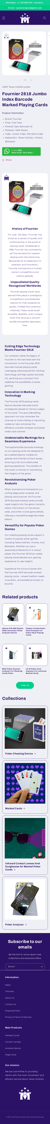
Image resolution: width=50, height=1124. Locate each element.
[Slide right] (31, 80)
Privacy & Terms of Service (18, 1017)
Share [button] (9, 160)
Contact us (10, 1004)
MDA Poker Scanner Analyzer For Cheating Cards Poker (12, 671)
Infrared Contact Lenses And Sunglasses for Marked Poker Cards (23, 866)
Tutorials (9, 991)
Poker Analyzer (14, 924)
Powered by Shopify (37, 1117)
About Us (9, 998)
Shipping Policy (12, 1011)
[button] (3, 18)
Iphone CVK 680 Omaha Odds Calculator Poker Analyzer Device (12, 630)
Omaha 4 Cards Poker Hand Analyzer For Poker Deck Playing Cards (35, 631)
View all (25, 685)
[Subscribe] (41, 966)
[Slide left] (19, 80)
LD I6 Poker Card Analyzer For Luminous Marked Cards (36, 671)
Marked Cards (13, 808)
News (8, 985)
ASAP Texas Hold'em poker (21, 1117)
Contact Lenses (13, 1042)
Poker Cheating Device (19, 753)
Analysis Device (13, 1048)
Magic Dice (10, 1055)
